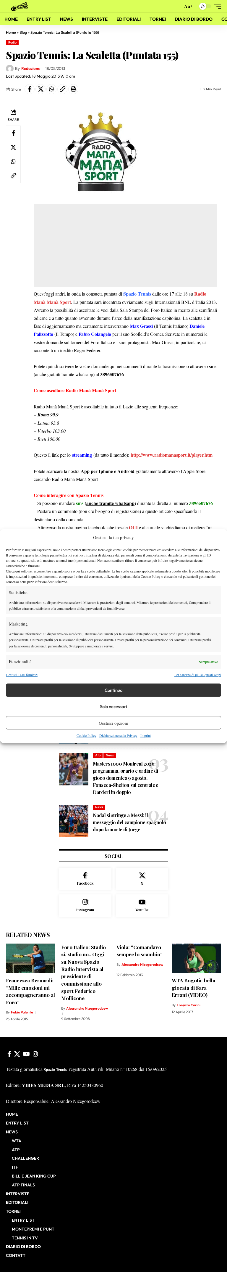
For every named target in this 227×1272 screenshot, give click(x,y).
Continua (114, 690)
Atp (97, 755)
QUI (133, 527)
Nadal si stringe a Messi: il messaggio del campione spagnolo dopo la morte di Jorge (129, 822)
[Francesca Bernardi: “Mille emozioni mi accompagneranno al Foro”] (30, 958)
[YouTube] (26, 1054)
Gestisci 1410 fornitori (22, 674)
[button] (176, 6)
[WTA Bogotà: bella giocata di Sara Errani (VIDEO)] (196, 958)
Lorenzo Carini (188, 1005)
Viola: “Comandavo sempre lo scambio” (139, 951)
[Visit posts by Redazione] (10, 69)
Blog (23, 32)
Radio (12, 42)
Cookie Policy (86, 735)
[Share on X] (40, 89)
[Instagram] (85, 905)
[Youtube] (142, 905)
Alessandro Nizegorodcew (87, 1008)
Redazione (30, 68)
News (110, 755)
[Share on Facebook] (30, 89)
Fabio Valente (22, 1012)
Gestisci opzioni (113, 723)
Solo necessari (113, 706)
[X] (142, 879)
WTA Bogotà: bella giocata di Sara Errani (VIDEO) (193, 987)
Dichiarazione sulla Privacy (118, 735)
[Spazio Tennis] (20, 6)
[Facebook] (85, 879)
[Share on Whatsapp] (51, 89)
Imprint (145, 735)
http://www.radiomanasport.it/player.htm (172, 454)
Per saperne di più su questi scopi (197, 674)
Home (11, 32)
